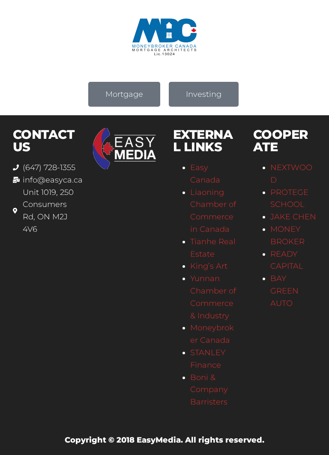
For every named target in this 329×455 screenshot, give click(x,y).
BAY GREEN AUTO (284, 291)
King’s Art (208, 266)
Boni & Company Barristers (209, 390)
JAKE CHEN (293, 217)
